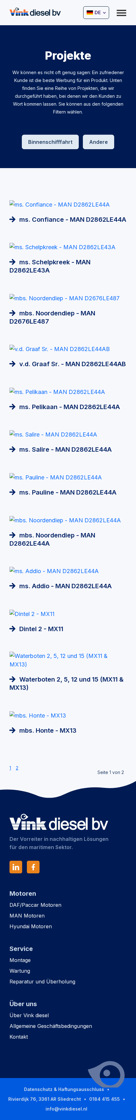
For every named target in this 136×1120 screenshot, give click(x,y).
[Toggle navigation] (121, 12)
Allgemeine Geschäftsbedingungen (50, 1026)
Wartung (19, 971)
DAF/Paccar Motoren (35, 905)
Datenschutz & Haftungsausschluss (64, 1089)
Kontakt (18, 1037)
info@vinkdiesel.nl (66, 1108)
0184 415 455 (104, 1099)
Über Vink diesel (29, 1015)
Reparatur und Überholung (42, 981)
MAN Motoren (27, 915)
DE (98, 12)
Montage (20, 960)
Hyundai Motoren (30, 926)
